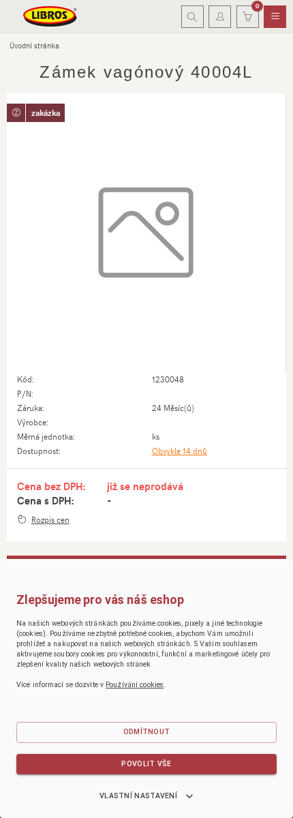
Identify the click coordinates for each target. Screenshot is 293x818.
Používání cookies (135, 684)
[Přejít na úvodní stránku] (50, 16)
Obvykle (179, 450)
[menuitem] (275, 17)
